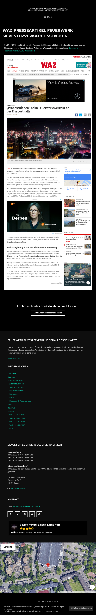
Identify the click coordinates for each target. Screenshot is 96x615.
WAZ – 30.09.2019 (17, 414)
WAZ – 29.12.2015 (17, 425)
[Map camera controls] (92, 587)
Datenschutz (43, 601)
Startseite (12, 373)
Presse (11, 411)
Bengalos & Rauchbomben (20, 401)
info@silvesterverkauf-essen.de (26, 506)
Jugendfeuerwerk (16, 383)
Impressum (53, 601)
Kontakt (11, 428)
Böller (11, 397)
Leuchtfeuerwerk (16, 390)
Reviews (11, 407)
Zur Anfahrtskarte (17, 488)
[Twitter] (17, 514)
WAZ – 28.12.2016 (17, 421)
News (10, 404)
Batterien (13, 394)
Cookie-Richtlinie (53, 611)
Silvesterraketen (16, 387)
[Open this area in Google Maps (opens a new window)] (5, 591)
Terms (93, 591)
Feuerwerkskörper (16, 380)
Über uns (11, 377)
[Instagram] (25, 514)
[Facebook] (10, 514)
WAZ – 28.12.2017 (17, 418)
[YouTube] (32, 514)
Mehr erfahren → (15, 358)
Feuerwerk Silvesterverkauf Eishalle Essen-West (48, 8)
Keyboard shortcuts (64, 591)
